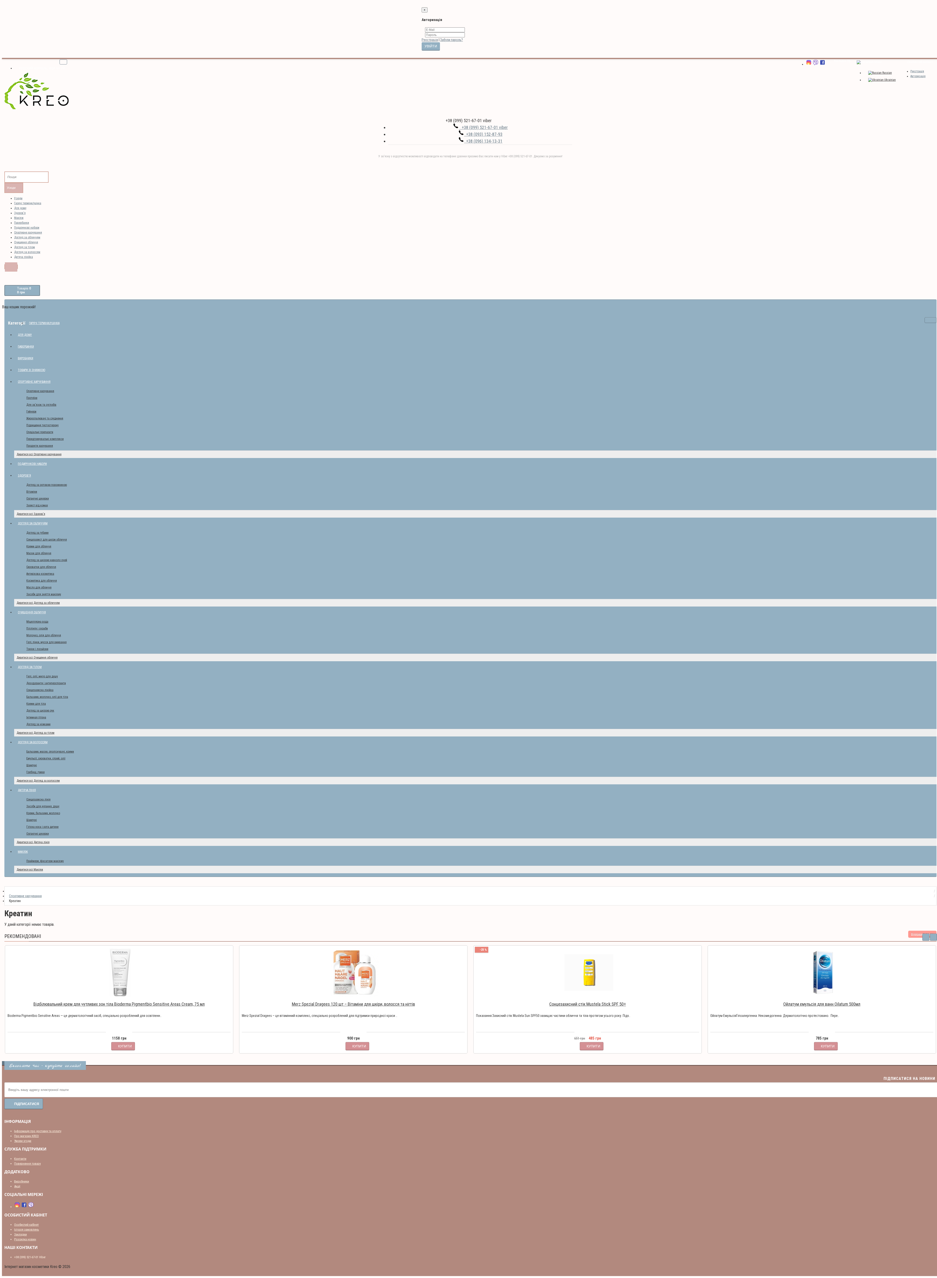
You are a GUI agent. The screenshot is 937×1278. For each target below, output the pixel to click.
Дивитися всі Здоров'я (31, 514)
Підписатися (26, 1104)
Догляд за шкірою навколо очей (46, 560)
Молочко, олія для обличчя (43, 635)
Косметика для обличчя (41, 580)
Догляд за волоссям (27, 252)
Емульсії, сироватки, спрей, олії (45, 758)
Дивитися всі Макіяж (30, 869)
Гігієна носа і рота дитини (42, 827)
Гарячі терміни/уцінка (27, 203)
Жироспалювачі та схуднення (44, 418)
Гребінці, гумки (35, 772)
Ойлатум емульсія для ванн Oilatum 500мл (821, 1004)
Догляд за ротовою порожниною (46, 485)
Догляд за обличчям (27, 237)
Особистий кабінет (26, 1224)
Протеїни (31, 398)
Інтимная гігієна (36, 717)
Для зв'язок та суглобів (41, 404)
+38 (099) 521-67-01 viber (483, 127)
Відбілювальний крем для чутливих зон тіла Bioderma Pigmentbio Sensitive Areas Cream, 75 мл (119, 1004)
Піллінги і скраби (37, 628)
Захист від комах (37, 505)
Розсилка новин (25, 1239)
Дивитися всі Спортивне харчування (39, 454)
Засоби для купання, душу (42, 806)
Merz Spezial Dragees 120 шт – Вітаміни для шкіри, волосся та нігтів (353, 1004)
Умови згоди (22, 1141)
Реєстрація (430, 40)
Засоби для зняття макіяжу (43, 594)
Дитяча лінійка (23, 257)
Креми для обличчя (38, 546)
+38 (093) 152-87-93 (483, 134)
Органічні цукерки (37, 498)
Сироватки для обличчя (41, 567)
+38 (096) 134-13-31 (483, 141)
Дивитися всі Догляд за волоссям (38, 780)
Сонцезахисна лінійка (39, 690)
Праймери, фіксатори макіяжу (45, 861)
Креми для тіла (36, 703)
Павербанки (21, 222)
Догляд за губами (37, 532)
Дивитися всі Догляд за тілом (35, 733)
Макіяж (18, 218)
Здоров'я (20, 213)
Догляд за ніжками (38, 724)
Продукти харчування (39, 445)
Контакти (20, 1159)
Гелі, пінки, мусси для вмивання (46, 642)
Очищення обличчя (26, 242)
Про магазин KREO (26, 1136)
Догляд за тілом (24, 247)
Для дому (20, 208)
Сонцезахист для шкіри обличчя (46, 539)
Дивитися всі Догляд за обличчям (38, 603)
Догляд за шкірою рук (40, 710)
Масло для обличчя (38, 587)
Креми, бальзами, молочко (43, 813)
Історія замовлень (26, 1229)
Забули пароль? (451, 40)
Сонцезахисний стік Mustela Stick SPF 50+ (587, 1004)
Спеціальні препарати (39, 432)
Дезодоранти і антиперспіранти (46, 683)
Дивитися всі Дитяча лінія (33, 842)
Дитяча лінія (27, 790)
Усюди (18, 198)
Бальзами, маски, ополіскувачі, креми (50, 751)
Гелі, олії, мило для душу (42, 676)
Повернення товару (27, 1163)
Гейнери (31, 411)
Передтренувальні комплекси (45, 439)
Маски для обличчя (38, 553)
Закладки (20, 1234)
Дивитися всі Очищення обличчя (37, 657)
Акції (17, 1186)
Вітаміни (31, 491)
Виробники (25, 358)
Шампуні (31, 765)
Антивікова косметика (40, 573)
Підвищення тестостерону (42, 425)
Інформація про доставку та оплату (37, 1131)
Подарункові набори (26, 227)
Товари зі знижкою (31, 370)
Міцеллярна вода (37, 621)
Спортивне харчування (28, 232)
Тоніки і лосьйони (37, 649)
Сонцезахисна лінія (38, 799)
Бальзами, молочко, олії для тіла (47, 697)
